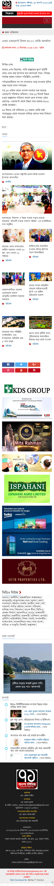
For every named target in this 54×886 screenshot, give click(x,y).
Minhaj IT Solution (36, 880)
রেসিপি (5, 618)
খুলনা (34, 600)
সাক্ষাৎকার (7, 621)
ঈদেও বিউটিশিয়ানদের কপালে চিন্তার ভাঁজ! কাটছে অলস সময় (28, 706)
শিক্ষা (25, 618)
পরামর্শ (5, 606)
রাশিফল (35, 615)
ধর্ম (42, 603)
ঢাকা (37, 603)
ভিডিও (40, 609)
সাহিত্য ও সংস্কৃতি (10, 624)
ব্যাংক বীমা (30, 609)
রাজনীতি (16, 615)
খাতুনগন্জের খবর (21, 600)
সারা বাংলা (37, 621)
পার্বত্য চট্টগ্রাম (17, 606)
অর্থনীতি (14, 597)
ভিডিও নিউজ (10, 592)
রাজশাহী (25, 615)
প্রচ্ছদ (6, 32)
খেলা (40, 600)
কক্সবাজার (36, 597)
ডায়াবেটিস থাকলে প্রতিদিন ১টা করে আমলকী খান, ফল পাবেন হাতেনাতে (30, 749)
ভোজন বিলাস (8, 612)
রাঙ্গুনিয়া (6, 615)
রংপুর (31, 612)
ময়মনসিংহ (22, 612)
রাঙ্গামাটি (40, 612)
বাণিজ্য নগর (8, 609)
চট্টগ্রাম (15, 603)
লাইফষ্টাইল (15, 618)
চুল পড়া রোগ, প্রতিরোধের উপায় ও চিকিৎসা (30, 719)
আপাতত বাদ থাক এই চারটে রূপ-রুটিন (27, 735)
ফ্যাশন (28, 606)
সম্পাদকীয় (40, 618)
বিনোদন (14, 32)
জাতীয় (31, 603)
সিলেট (23, 624)
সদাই (31, 618)
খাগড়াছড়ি (7, 600)
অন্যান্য (5, 597)
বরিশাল (36, 606)
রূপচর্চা (43, 615)
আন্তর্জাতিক (25, 597)
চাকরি (23, 603)
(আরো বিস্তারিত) (42, 714)
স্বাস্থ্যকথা (31, 624)
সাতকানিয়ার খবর (22, 621)
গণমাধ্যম (6, 603)
